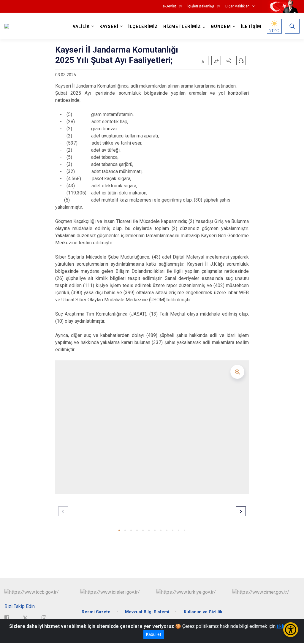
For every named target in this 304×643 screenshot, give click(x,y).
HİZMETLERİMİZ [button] (182, 26)
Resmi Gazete (96, 612)
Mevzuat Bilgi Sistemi (147, 612)
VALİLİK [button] (81, 26)
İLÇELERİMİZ (143, 26)
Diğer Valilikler (237, 6)
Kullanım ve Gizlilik (203, 612)
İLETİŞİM (251, 26)
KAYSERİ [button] (108, 26)
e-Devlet (169, 6)
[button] (228, 60)
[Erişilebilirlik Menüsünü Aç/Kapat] (290, 629)
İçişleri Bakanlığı (200, 6)
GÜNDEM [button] (221, 26)
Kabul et (153, 634)
